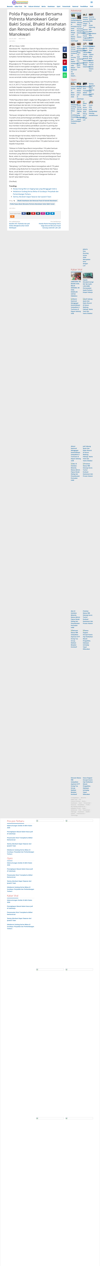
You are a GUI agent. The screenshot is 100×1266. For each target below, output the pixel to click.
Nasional (73, 805)
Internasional (80, 813)
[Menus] (91, 2)
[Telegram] (52, 213)
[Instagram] (43, 213)
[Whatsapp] (65, 75)
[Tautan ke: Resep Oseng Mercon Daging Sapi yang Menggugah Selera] (79, 102)
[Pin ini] (65, 62)
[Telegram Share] (65, 68)
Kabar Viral (74, 799)
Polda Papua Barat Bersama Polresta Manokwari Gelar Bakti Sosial (32, 204)
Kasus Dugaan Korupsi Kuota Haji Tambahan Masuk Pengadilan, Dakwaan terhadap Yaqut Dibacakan (88, 786)
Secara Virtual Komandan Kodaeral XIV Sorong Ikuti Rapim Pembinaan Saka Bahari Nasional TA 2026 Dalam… (74, 61)
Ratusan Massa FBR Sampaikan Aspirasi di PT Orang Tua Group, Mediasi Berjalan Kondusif (76, 786)
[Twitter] (28, 213)
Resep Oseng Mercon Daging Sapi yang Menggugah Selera (35, 189)
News (84, 808)
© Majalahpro (75, 798)
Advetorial (74, 810)
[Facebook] (24, 213)
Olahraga (73, 812)
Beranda (83, 798)
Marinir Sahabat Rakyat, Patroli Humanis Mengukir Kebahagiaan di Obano (81, 29)
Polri (80, 810)
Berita (84, 801)
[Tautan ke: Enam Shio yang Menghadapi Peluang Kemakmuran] (91, 102)
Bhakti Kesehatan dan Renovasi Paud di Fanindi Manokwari (37, 201)
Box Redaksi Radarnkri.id (78, 806)
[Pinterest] (33, 213)
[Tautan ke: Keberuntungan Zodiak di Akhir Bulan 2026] (73, 84)
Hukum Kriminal (75, 801)
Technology (74, 815)
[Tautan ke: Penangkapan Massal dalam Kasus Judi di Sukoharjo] (79, 84)
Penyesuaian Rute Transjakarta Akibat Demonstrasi (87, 91)
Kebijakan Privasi (76, 808)
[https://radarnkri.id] (20, 2)
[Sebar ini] (65, 49)
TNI (80, 799)
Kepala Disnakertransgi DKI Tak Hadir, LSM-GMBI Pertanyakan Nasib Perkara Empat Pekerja (88, 286)
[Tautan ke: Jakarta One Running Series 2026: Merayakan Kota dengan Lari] (85, 174)
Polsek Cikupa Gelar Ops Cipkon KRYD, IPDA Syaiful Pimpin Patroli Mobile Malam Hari (91, 58)
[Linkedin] (48, 213)
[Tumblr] (38, 213)
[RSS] (12, 216)
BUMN (88, 812)
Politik (88, 805)
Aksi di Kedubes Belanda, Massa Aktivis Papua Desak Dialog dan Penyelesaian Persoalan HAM (75, 619)
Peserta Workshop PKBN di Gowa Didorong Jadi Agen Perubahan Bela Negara (92, 27)
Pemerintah (87, 803)
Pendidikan (81, 805)
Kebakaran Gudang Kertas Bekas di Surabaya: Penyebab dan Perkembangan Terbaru (20, 852)
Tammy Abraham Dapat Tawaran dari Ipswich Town (32, 197)
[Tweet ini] (65, 56)
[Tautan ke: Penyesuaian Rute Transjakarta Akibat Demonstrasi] (85, 84)
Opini (80, 803)
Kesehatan (74, 803)
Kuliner (73, 813)
